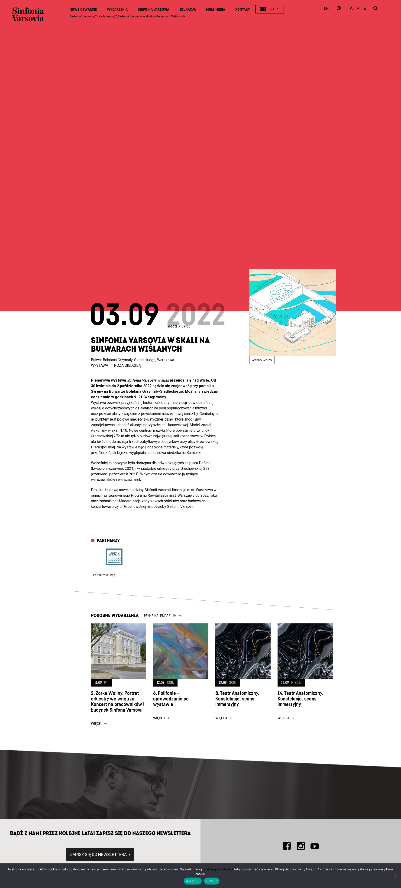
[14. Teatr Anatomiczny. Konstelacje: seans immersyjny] (305, 651)
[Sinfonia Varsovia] (28, 16)
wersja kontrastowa (338, 9)
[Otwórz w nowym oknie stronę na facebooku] (287, 846)
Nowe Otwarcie (83, 9)
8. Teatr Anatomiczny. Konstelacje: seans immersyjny (237, 699)
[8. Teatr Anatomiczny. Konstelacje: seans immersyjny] (243, 651)
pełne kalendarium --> (163, 616)
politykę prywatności (218, 869)
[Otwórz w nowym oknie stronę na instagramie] (301, 846)
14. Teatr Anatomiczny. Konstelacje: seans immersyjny (300, 699)
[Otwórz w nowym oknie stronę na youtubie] (315, 846)
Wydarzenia (117, 9)
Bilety (273, 9)
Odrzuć (211, 881)
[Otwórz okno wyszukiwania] (375, 8)
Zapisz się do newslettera (99, 854)
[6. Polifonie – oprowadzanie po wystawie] (180, 651)
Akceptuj (192, 881)
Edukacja (187, 9)
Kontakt (242, 9)
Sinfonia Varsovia (153, 9)
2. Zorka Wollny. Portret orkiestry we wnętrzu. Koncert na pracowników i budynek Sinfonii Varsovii (117, 702)
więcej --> (99, 724)
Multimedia (215, 9)
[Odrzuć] (395, 875)
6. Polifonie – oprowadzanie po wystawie (171, 699)
